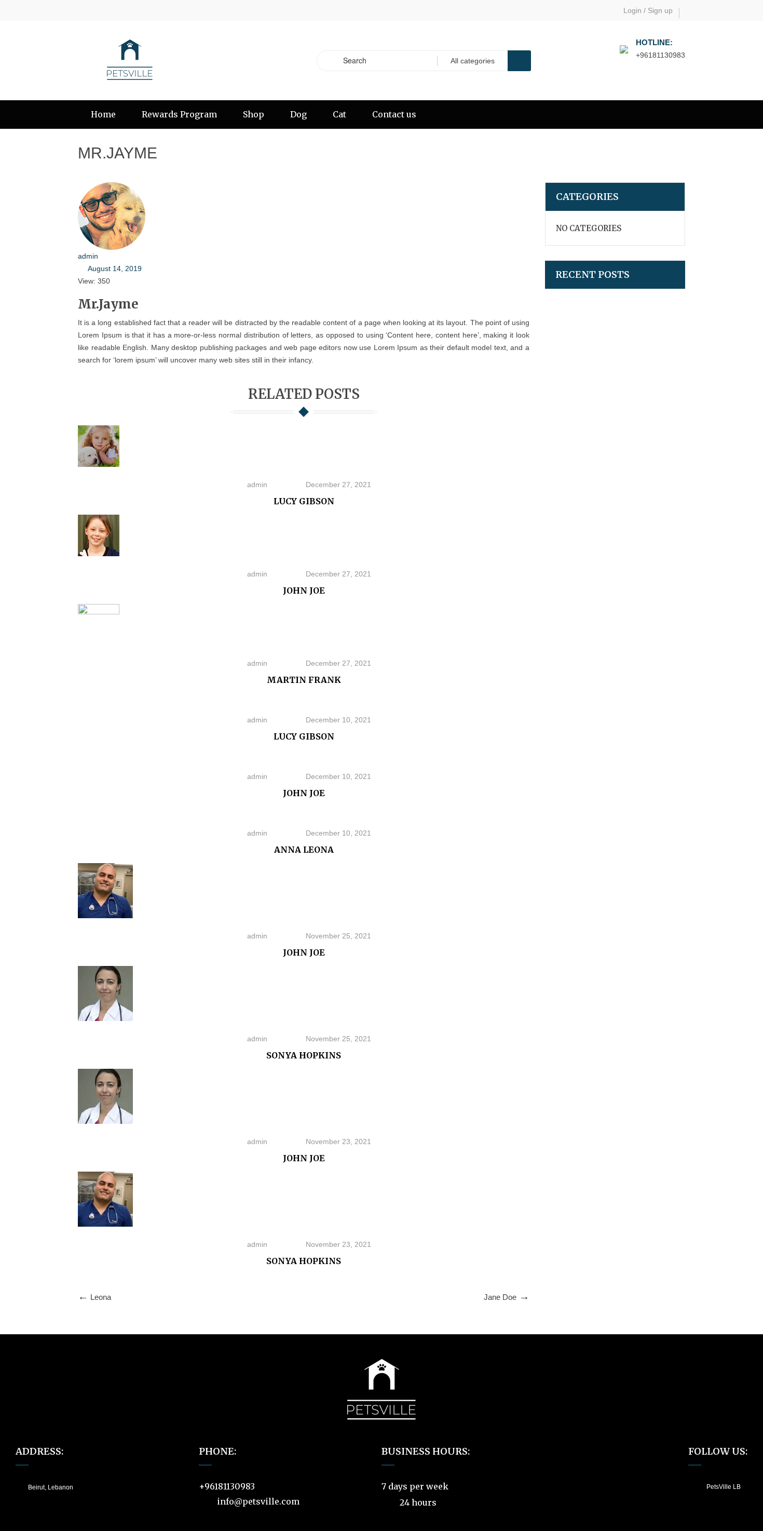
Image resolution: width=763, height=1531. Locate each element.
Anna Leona (304, 849)
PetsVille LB (723, 1486)
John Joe (304, 590)
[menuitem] (103, 114)
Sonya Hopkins (303, 1055)
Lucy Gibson (304, 501)
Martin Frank (304, 680)
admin (88, 256)
